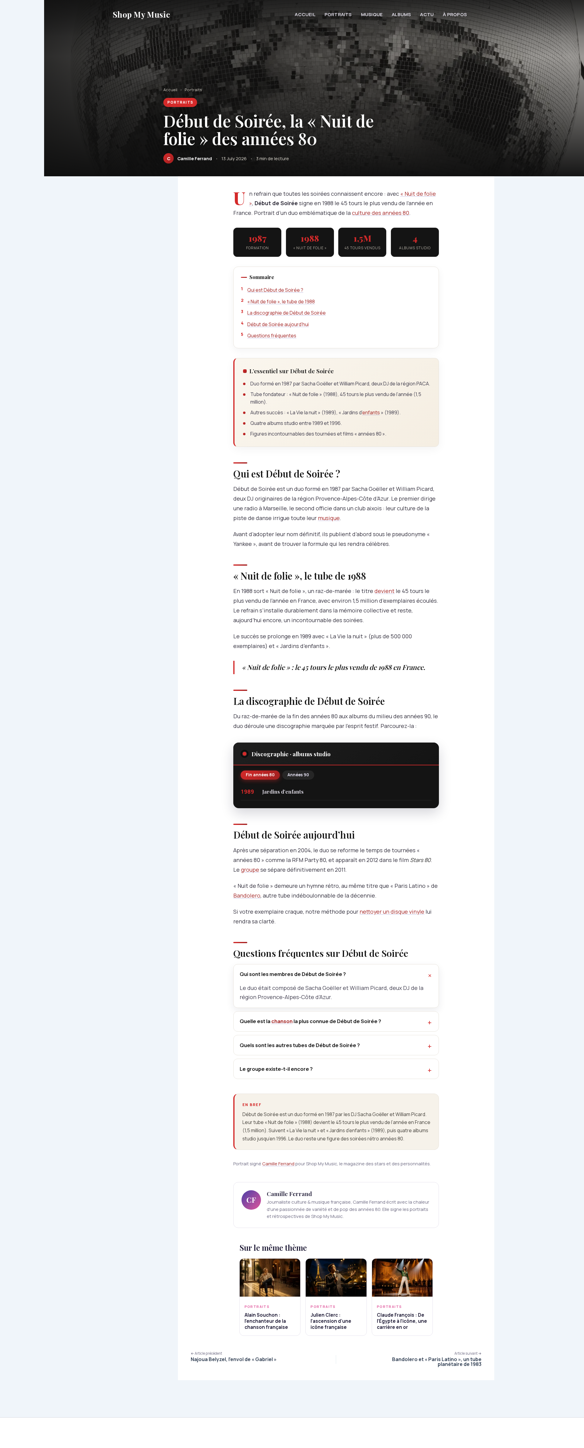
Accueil (305, 14)
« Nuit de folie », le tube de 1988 (281, 301)
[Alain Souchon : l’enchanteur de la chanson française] (270, 1278)
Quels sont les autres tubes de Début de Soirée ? (300, 1045)
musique (329, 518)
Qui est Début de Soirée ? (275, 290)
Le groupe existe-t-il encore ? (276, 1068)
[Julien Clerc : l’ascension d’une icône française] (336, 1278)
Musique (372, 14)
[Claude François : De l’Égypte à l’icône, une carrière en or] (402, 1278)
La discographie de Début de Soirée (286, 312)
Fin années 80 (260, 774)
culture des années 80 (380, 212)
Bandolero (246, 895)
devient (384, 591)
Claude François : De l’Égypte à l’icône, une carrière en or (402, 1321)
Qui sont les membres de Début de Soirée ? (293, 974)
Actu (427, 14)
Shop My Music (141, 14)
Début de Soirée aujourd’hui (278, 324)
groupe (250, 869)
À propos (455, 14)
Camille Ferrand (278, 1163)
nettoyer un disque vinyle (392, 911)
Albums (401, 14)
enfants (371, 412)
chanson (282, 1021)
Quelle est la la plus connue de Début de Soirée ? (310, 1021)
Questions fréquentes (271, 335)
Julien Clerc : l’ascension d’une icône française (331, 1321)
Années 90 (298, 774)
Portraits (338, 14)
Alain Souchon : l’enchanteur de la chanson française (266, 1321)
